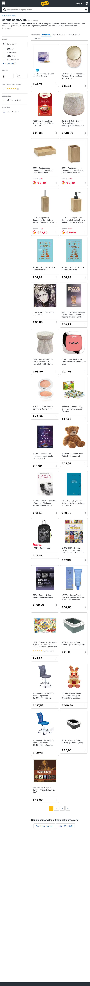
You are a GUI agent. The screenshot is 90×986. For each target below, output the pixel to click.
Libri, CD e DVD (66, 826)
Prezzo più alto (74, 34)
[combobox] (45, 9)
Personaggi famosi (10, 15)
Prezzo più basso (59, 34)
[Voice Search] (86, 10)
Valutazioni (37, 38)
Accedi (79, 3)
